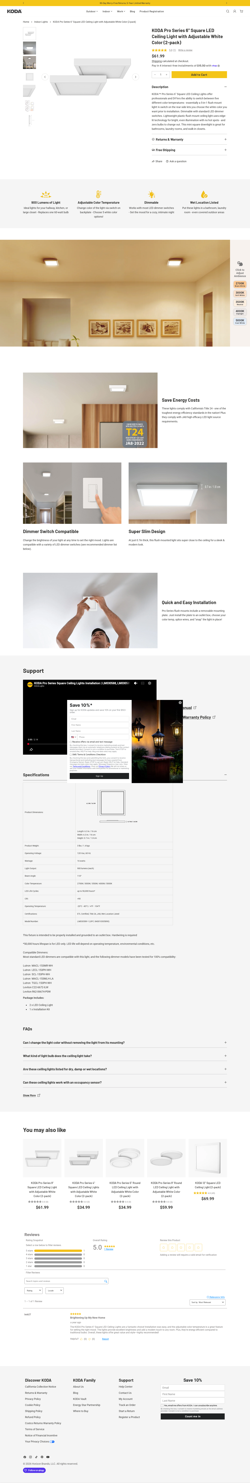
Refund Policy (33, 1417)
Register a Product (129, 1417)
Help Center (126, 1386)
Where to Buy (80, 1411)
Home (26, 21)
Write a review (185, 50)
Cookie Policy (32, 1404)
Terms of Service (34, 1429)
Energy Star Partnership (86, 1404)
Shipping (157, 61)
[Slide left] (45, 76)
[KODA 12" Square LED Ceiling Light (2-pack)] (208, 1158)
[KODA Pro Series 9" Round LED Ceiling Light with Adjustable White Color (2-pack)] (166, 1158)
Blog (75, 1392)
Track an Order (127, 1404)
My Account (126, 1398)
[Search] (228, 11)
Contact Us (125, 1392)
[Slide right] (135, 76)
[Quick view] (57, 1145)
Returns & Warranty (36, 1392)
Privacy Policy (33, 1398)
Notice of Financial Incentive (41, 1435)
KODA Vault (79, 1398)
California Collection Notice (40, 1386)
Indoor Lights (41, 21)
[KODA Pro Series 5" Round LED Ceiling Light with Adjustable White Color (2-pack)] (125, 1158)
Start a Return (127, 1411)
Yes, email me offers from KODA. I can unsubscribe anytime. (190, 1405)
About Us (78, 1386)
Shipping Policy (33, 1411)
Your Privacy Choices (37, 1441)
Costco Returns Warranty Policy (43, 1423)
